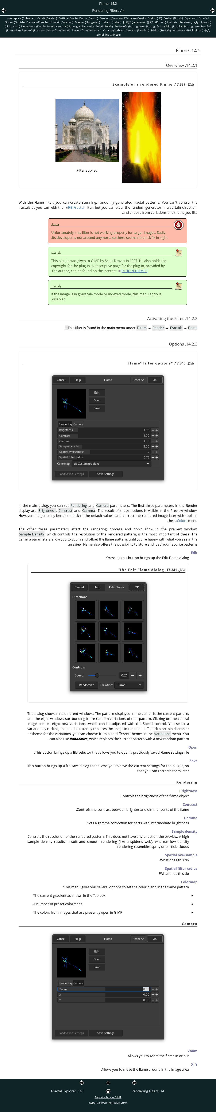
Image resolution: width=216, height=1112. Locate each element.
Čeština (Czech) (68, 18)
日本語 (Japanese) (134, 22)
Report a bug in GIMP (108, 1097)
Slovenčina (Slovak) (58, 30)
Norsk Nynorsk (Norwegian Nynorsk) (70, 26)
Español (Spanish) (205, 20)
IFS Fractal (76, 207)
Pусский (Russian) (33, 30)
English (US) (154, 18)
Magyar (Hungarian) (87, 22)
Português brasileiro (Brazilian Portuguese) (173, 26)
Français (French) (37, 22)
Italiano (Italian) (111, 22)
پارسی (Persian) (188, 22)
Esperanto (191, 18)
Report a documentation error (108, 1102)
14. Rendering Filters (148, 1091)
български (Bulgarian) (21, 18)
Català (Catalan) (47, 18)
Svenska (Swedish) (137, 30)
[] (134, 271)
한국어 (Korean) (156, 22)
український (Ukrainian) (188, 30)
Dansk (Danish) (88, 18)
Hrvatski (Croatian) (61, 22)
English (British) (173, 18)
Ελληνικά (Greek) (135, 18)
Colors (182, 520)
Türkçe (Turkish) (161, 30)
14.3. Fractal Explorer (67, 1091)
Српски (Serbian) (113, 30)
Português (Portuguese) (129, 26)
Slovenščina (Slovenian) (86, 30)
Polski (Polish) (104, 26)
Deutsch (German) (111, 18)
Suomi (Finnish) (15, 22)
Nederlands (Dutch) (33, 26)
